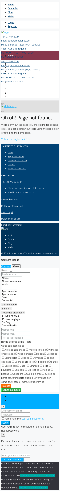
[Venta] (11, 284)
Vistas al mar (19, 381)
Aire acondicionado (14, 349)
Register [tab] (12, 400)
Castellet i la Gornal (17, 160)
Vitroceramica (36, 381)
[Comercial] (9, 300)
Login (11, 22)
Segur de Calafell (16, 156)
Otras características (12, 345)
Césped (25, 357)
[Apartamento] (9, 294)
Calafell (11, 164)
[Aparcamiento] (9, 291)
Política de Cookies (10, 218)
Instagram (17, 225)
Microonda (33, 369)
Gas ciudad (10, 365)
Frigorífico (42, 361)
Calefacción (10, 357)
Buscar (6, 385)
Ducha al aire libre (24, 361)
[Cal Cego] (10, 322)
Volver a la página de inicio (15, 139)
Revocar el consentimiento (33, 487)
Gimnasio (35, 365)
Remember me (12, 418)
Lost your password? (32, 418)
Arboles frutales (37, 349)
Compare (6, 266)
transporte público (23, 377)
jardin (45, 365)
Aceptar (24, 475)
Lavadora (19, 369)
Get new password (12, 459)
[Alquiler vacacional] (11, 281)
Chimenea (37, 357)
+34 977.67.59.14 (10, 36)
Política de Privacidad (12, 206)
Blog (10, 12)
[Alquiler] (11, 278)
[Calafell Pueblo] (10, 325)
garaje (54, 361)
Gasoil (23, 365)
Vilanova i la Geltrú (17, 168)
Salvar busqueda (11, 389)
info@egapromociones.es (15, 40)
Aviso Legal (7, 212)
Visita (11, 16)
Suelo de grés (34, 373)
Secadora (17, 373)
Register (12, 26)
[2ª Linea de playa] (10, 319)
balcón (40, 353)
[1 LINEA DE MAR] (10, 316)
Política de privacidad (43, 475)
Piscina (46, 369)
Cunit (10, 152)
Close (16, 266)
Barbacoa (52, 353)
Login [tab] (11, 396)
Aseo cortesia (25, 353)
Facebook (6, 225)
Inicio (11, 4)
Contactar (13, 8)
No (30, 475)
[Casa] (9, 297)
